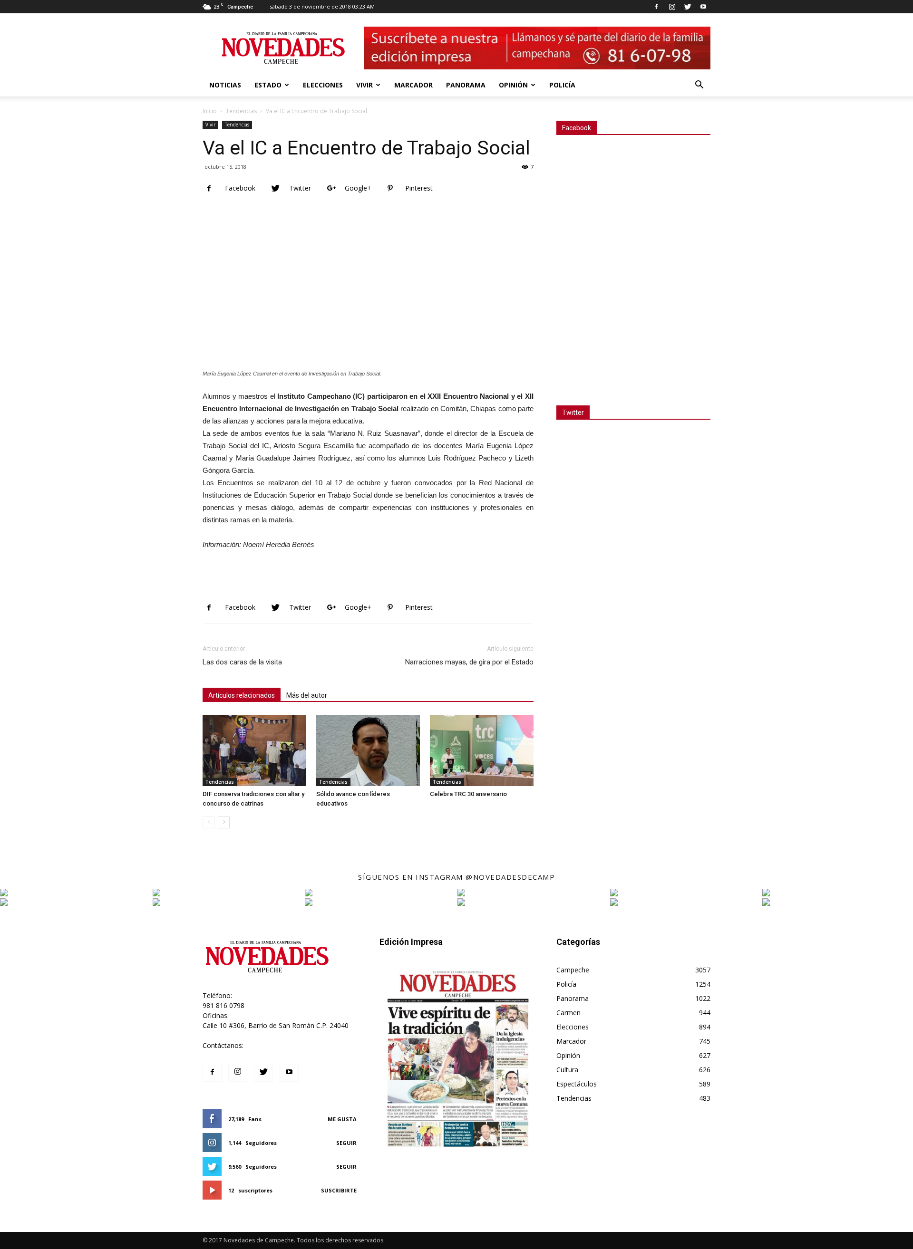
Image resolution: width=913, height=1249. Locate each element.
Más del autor (306, 695)
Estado (268, 84)
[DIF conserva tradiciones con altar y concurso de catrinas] (254, 750)
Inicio (210, 111)
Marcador (413, 84)
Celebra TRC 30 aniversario (468, 793)
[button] (699, 85)
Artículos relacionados (241, 695)
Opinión (513, 84)
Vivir (364, 84)
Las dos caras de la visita (242, 662)
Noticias (225, 84)
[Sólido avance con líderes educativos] (368, 750)
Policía (562, 84)
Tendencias (241, 111)
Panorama (466, 84)
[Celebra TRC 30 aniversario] (482, 750)
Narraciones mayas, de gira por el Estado (469, 662)
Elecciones (323, 84)
